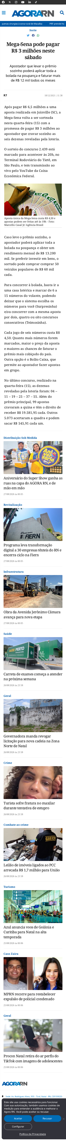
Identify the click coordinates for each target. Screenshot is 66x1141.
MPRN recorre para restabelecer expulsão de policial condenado (29, 996)
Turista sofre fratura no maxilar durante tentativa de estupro (29, 805)
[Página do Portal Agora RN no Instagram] (18, 2)
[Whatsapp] (38, 35)
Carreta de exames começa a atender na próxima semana (33, 676)
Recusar (47, 1118)
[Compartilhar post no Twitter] (28, 35)
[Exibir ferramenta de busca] (62, 13)
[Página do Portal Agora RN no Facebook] (5, 2)
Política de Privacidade (32, 1134)
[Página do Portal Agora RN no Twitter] (12, 2)
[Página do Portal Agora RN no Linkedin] (31, 2)
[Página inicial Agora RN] (14, 1084)
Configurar (18, 1126)
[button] (4, 13)
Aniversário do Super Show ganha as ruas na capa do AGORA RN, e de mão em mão (33, 483)
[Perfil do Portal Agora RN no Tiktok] (37, 2)
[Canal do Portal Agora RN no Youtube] (24, 2)
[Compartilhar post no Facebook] (33, 35)
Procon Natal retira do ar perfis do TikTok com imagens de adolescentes (33, 1058)
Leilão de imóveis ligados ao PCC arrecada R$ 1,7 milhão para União (32, 867)
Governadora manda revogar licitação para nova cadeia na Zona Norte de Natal (31, 741)
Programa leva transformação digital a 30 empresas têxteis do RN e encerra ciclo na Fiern (32, 550)
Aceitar (18, 1118)
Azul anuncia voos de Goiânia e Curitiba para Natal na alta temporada (29, 932)
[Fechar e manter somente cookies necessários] (63, 1119)
